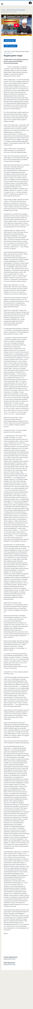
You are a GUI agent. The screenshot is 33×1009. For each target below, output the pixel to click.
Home (3, 10)
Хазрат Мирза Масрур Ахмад (20, 51)
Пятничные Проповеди (16, 10)
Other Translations (11, 46)
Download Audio (10, 41)
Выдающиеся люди (9, 959)
